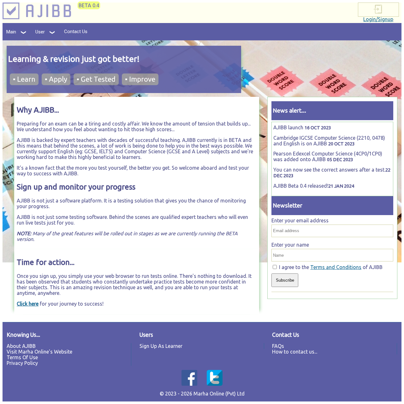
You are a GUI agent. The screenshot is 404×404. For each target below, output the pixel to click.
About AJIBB (21, 346)
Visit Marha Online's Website (39, 351)
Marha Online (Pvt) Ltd (219, 393)
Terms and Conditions (335, 267)
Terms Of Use (22, 357)
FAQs (278, 346)
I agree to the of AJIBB (331, 267)
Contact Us (75, 31)
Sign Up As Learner (161, 346)
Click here (28, 304)
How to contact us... (294, 351)
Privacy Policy (22, 363)
